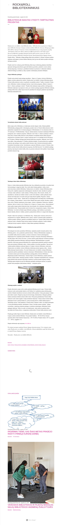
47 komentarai (16, 436)
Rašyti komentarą (17, 510)
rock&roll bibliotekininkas (26, 6)
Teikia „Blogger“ (32, 520)
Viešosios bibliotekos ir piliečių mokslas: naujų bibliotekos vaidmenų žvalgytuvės (31, 506)
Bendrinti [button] (10, 342)
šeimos (12, 345)
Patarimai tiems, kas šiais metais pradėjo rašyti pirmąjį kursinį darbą (30, 432)
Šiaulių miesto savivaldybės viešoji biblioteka (24, 345)
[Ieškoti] (53, 4)
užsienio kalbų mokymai (40, 345)
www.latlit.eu (28, 323)
